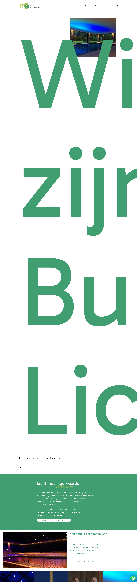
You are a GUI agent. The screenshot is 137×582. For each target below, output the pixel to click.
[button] (53, 520)
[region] (94, 37)
